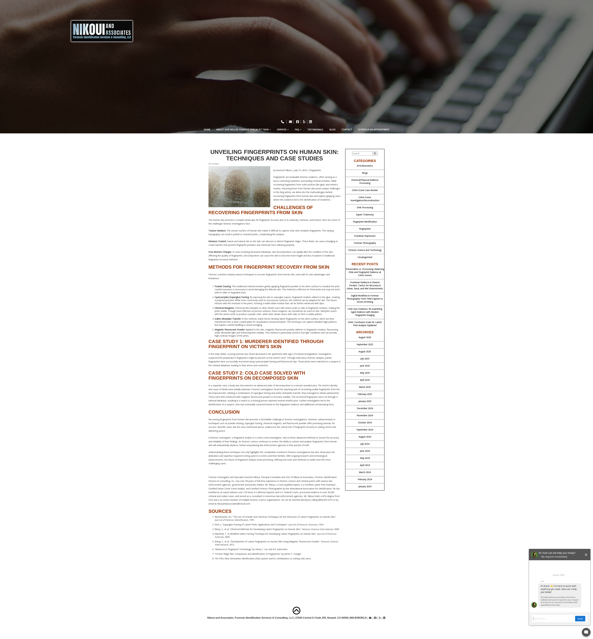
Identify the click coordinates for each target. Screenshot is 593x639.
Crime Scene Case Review (365, 190)
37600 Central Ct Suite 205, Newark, (321, 617)
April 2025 (365, 379)
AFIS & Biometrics (491, 626)
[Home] (101, 31)
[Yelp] (304, 122)
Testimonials (315, 129)
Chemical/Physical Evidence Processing (365, 181)
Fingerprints (365, 228)
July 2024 (364, 443)
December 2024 (365, 408)
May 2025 (365, 372)
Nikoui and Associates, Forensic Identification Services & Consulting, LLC (250, 617)
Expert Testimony (365, 214)
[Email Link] (370, 618)
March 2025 (365, 386)
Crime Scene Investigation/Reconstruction (365, 199)
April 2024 (365, 465)
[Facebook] (297, 122)
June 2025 (365, 365)
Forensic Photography (365, 242)
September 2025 (365, 344)
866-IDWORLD (358, 617)
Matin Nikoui (165, 626)
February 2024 (365, 479)
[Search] (375, 153)
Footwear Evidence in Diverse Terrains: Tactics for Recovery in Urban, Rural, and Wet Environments (365, 285)
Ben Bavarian (122, 626)
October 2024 (365, 422)
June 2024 (365, 450)
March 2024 (365, 472)
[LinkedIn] (310, 122)
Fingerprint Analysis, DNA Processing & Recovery (356, 626)
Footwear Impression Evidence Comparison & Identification (287, 626)
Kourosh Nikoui (76, 626)
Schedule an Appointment (373, 129)
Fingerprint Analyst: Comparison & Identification (217, 626)
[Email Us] (290, 122)
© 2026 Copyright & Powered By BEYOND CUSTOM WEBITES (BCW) (296, 636)
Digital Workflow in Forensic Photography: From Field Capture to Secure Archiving (365, 298)
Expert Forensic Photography (408, 626)
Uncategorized (365, 257)
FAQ (297, 129)
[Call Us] (283, 122)
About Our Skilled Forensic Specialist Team (242, 129)
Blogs (365, 172)
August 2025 (365, 351)
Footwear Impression (365, 235)
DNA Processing (365, 207)
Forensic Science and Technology (365, 250)
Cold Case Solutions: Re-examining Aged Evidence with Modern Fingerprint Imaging (365, 311)
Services (282, 129)
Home (207, 129)
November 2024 (365, 415)
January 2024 (364, 486)
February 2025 (365, 394)
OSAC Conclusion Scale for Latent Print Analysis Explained (365, 324)
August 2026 (365, 337)
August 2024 (365, 436)
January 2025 (364, 401)
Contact (347, 129)
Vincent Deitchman (143, 626)
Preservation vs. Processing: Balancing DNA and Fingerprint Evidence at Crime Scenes (365, 272)
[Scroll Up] (296, 610)
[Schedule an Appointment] (296, 117)
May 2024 (365, 458)
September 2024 (365, 429)
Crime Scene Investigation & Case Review (454, 626)
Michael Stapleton (100, 626)
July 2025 (364, 358)
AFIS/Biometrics (365, 165)
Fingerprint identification (365, 221)
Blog (332, 129)
